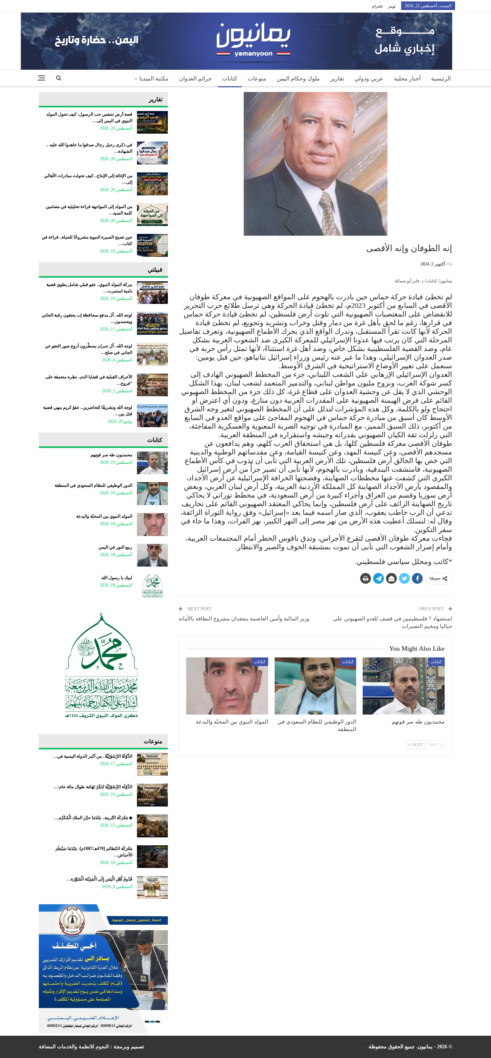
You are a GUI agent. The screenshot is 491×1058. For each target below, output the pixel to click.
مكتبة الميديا (154, 78)
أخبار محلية (407, 78)
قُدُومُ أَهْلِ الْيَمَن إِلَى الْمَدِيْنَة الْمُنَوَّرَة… (99, 879)
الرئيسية (441, 78)
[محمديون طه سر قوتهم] (404, 686)
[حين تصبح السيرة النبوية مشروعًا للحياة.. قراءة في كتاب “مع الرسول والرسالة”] (152, 245)
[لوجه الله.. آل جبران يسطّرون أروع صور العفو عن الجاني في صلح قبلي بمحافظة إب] (152, 354)
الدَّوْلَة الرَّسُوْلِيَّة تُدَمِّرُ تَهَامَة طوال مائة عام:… (93, 786)
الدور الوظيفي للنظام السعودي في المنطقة (93, 485)
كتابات (229, 78)
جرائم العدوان (195, 78)
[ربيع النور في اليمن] (152, 555)
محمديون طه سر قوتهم (111, 454)
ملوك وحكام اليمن (298, 78)
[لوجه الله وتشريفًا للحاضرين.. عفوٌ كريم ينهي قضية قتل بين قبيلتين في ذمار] (152, 415)
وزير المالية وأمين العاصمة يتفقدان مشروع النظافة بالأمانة (244, 619)
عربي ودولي (369, 78)
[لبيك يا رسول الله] (152, 585)
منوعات (257, 78)
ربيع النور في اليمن (115, 547)
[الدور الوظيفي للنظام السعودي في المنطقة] (316, 686)
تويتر (392, 6)
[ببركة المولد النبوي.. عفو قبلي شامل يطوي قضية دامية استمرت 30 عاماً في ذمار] (152, 292)
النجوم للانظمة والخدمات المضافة (74, 1046)
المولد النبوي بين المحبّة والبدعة (104, 516)
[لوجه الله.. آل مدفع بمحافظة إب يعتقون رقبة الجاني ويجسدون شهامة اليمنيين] (152, 323)
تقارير (337, 78)
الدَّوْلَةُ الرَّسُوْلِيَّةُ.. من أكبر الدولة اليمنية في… (92, 756)
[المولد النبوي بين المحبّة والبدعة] (227, 686)
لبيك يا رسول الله (116, 577)
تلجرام (377, 6)
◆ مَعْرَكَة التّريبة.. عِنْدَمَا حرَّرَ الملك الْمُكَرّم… (93, 817)
